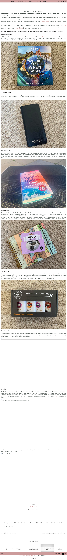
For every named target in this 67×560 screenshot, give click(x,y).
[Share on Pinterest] (10, 527)
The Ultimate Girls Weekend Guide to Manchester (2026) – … (42, 523)
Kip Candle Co (56, 449)
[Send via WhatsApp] (11, 527)
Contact (45, 1)
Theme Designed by (60, 553)
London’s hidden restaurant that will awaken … (9, 523)
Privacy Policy (33, 558)
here (33, 23)
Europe (44, 36)
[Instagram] (58, 1)
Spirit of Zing (50, 274)
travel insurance (19, 28)
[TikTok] (61, 1)
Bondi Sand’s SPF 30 (9, 335)
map (41, 39)
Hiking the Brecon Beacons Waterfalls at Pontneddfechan (53, 532)
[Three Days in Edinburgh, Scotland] (25, 516)
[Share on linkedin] (13, 527)
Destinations (20, 1)
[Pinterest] (32, 506)
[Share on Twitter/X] (8, 527)
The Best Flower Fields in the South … (58, 523)
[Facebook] (63, 1)
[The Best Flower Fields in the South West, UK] (58, 516)
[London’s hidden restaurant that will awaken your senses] (9, 516)
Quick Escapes (28, 1)
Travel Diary (38, 1)
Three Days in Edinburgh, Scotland (25, 522)
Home (12, 1)
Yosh (56, 396)
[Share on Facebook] (6, 527)
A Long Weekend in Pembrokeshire (8, 532)
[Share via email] (5, 527)
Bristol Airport (45, 21)
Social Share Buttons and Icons (26, 555)
